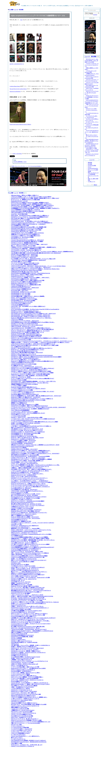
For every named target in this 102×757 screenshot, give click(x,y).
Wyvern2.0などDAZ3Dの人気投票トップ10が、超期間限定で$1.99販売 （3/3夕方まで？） (32, 206)
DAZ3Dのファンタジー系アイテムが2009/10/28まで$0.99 (24, 323)
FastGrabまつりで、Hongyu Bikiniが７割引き (21, 700)
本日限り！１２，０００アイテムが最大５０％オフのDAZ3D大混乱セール (28, 603)
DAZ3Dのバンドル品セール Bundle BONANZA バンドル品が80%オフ (28, 431)
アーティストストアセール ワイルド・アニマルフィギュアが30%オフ (27, 505)
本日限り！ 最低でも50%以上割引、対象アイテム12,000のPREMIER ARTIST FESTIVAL (32, 596)
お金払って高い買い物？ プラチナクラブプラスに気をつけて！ (26, 554)
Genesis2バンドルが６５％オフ (18, 639)
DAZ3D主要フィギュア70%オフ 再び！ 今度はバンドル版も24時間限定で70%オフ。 (31, 469)
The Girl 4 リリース (15, 307)
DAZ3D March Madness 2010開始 (19, 380)
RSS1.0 (95, 184)
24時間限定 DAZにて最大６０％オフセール (21, 659)
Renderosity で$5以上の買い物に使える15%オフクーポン (24, 351)
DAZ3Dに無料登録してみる (20, 161)
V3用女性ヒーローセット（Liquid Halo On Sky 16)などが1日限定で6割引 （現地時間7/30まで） (33, 247)
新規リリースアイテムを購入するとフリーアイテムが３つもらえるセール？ (28, 560)
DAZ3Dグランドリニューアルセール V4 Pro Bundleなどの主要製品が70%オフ (29, 217)
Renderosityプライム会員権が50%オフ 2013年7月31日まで (25, 472)
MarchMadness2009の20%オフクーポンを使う (22, 302)
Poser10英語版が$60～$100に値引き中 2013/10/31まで (24, 489)
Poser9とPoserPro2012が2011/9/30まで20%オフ (22, 446)
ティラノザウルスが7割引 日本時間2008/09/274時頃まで (24, 264)
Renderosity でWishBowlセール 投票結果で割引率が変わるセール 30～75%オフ (30, 330)
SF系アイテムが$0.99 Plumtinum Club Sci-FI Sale (23, 326)
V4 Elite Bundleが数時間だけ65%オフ (20, 305)
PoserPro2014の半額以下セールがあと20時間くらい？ (23, 616)
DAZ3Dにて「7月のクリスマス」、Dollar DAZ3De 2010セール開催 (26, 417)
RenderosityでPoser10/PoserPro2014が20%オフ (22, 502)
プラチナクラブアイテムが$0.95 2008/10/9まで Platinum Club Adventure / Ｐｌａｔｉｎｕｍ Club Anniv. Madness (38, 266)
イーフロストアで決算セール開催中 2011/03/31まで (23, 440)
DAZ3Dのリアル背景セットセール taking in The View (23, 579)
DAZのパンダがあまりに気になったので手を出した (23, 669)
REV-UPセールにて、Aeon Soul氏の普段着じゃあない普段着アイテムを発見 (28, 704)
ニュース (16, 9)
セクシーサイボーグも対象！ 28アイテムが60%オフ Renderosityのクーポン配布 (30, 577)
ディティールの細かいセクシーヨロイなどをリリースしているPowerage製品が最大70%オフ (32, 378)
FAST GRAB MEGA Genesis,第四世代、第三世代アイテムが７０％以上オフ (28, 740)
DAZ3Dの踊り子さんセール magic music (21, 581)
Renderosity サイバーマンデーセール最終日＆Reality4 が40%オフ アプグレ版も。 (30, 620)
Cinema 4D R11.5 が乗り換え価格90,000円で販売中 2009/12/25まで (27, 352)
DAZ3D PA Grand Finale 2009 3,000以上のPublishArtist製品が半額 (26, 335)
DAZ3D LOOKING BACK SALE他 (19, 633)
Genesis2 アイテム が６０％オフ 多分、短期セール (23, 692)
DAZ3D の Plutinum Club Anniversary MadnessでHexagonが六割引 (26, 270)
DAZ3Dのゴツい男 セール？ (18, 580)
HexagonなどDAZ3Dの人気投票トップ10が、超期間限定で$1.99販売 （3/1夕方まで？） (31, 204)
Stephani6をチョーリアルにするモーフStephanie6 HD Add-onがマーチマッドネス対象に (31, 534)
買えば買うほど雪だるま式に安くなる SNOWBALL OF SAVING (26, 504)
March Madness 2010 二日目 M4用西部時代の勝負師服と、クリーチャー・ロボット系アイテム (33, 381)
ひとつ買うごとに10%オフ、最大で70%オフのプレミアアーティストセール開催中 (30, 544)
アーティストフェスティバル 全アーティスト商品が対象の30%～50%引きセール (30, 486)
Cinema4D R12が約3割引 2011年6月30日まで (22, 443)
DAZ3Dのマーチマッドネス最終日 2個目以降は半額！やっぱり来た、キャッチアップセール (33, 540)
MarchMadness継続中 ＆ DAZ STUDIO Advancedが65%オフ (25, 394)
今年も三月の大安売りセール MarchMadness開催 (23, 212)
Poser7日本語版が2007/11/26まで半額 (20, 225)
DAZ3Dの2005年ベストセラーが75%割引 (20, 293)
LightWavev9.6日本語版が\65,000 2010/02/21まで (22, 362)
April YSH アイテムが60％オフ (18, 701)
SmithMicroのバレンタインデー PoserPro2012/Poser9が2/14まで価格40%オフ (29, 452)
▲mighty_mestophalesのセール (17, 63)
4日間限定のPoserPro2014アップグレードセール (22, 506)
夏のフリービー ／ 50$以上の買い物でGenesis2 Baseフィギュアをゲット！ (29, 571)
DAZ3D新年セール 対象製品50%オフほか (21, 521)
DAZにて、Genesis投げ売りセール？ (19, 665)
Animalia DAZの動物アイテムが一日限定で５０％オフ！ (24, 703)
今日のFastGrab (15, 643)
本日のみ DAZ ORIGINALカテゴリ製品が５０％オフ (23, 695)
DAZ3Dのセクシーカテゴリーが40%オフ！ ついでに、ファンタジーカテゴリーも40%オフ (32, 522)
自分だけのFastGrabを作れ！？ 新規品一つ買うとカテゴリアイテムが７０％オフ (30, 684)
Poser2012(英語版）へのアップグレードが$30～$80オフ (24, 462)
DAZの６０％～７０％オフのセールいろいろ (21, 690)
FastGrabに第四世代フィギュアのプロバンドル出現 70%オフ (25, 493)
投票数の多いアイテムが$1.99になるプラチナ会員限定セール (25, 234)
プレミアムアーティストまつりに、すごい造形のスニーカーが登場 (26, 600)
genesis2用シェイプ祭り (16, 524)
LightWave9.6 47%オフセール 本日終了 (21, 377)
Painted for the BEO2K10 (15, 91)
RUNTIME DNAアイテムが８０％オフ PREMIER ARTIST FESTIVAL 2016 (28, 741)
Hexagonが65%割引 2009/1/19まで (19, 290)
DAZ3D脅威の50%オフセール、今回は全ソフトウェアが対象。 (26, 498)
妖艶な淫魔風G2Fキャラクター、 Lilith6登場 (21, 584)
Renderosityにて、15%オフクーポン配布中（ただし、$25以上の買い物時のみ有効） (30, 374)
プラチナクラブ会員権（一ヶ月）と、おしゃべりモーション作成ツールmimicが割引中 (31, 196)
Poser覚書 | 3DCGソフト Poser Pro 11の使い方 (31, 5)
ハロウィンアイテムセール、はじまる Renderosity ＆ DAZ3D (27, 594)
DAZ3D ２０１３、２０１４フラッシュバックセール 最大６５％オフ (27, 648)
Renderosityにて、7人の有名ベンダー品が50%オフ (23, 439)
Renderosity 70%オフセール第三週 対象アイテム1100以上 (25, 586)
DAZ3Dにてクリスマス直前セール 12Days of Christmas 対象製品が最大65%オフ (31, 450)
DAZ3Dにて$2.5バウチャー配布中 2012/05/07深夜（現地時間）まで (27, 460)
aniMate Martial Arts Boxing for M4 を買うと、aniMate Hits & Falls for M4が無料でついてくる (33, 343)
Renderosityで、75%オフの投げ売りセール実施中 (22, 561)
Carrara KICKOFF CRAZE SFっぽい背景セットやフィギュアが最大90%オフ (29, 221)
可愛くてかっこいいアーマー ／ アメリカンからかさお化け (25, 723)
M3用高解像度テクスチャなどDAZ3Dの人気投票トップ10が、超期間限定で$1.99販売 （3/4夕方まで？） (35, 208)
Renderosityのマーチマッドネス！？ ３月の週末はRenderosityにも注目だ (28, 668)
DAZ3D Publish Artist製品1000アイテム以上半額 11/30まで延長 (26, 230)
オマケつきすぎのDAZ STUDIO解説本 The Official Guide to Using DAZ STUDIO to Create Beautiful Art (35, 309)
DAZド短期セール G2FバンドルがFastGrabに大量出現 (24, 685)
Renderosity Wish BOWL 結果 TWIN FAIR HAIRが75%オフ (25, 333)
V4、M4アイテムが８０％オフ (18, 734)
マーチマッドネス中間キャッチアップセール (21, 730)
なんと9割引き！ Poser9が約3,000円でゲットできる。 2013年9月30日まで (29, 480)
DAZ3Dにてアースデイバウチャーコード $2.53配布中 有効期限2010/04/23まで (30, 408)
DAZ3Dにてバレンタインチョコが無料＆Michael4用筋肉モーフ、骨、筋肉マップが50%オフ (32, 368)
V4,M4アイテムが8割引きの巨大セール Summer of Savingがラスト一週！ (28, 557)
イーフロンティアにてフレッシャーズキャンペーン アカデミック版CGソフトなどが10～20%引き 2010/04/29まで (38, 407)
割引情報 (21, 9)
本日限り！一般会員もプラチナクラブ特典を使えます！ (24, 646)
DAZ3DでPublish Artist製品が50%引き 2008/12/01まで (24, 279)
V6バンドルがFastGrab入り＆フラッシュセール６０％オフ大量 (26, 694)
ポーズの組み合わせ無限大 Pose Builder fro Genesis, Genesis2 (25, 656)
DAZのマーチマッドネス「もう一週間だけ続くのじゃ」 (24, 675)
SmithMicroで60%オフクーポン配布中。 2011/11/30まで (24, 449)
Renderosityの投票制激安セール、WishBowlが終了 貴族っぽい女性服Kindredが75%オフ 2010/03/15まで (36, 395)
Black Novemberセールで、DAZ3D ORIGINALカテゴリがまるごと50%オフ (28, 496)
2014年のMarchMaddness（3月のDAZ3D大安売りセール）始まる (26, 531)
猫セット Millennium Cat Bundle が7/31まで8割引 (23, 245)
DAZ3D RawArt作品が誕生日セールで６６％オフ (22, 635)
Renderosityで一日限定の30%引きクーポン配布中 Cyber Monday (26, 336)
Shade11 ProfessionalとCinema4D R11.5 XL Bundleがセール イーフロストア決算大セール (32, 398)
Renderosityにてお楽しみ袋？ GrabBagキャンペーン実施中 (25, 404)
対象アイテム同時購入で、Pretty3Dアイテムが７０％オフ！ (25, 632)
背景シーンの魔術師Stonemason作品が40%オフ (22, 515)
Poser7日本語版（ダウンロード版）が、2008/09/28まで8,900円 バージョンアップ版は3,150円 (33, 258)
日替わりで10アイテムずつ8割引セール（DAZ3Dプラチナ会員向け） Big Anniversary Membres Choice (35, 268)
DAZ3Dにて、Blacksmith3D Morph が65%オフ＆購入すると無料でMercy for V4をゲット (31, 348)
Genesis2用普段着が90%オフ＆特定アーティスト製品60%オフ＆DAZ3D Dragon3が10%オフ (32, 547)
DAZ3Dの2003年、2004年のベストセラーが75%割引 (23, 292)
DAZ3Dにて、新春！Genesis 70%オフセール (21, 641)
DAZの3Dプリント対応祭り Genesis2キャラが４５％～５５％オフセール (28, 652)
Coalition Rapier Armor (15, 86)
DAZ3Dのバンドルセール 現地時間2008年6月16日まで (24, 242)
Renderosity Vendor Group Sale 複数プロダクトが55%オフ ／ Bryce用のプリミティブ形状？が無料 (34, 345)
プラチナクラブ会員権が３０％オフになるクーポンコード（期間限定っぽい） (29, 697)
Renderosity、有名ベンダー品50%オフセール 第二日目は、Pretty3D (27, 437)
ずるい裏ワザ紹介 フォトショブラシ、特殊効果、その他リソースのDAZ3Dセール (30, 645)
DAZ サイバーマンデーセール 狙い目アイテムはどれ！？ (24, 718)
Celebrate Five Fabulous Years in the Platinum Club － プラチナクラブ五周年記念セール (31, 222)
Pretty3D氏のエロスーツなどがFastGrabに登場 (22, 716)
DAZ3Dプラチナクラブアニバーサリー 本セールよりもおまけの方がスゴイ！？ (30, 607)
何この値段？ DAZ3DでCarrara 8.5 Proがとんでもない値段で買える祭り (28, 626)
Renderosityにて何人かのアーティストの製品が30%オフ (24, 283)
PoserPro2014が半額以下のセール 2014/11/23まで (23, 612)
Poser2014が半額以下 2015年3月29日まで (21, 671)
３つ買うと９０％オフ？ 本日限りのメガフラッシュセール (25, 698)
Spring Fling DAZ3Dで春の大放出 (19, 214)
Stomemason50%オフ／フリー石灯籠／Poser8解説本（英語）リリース (27, 332)
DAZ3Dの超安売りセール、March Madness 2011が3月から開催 (25, 433)
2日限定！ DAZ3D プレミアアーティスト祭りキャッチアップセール (27, 606)
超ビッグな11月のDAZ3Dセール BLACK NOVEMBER (24, 495)
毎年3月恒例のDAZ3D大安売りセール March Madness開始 (25, 454)
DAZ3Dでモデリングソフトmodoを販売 (20, 219)
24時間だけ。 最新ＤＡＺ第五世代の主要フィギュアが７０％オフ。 (27, 467)
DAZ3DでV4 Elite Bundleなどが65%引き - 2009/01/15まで (25, 287)
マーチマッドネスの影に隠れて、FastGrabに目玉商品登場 (24, 678)
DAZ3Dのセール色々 (16, 563)
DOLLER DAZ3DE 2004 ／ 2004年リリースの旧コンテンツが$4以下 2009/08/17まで (30, 316)
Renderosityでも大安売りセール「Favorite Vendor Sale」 (24, 436)
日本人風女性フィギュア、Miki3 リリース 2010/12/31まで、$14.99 (27, 429)
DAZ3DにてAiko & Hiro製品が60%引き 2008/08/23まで (24, 254)
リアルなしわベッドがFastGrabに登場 (20, 708)
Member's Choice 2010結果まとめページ (20, 424)
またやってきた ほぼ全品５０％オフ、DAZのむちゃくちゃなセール (27, 679)
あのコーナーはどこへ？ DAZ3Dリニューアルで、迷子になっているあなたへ (29, 613)
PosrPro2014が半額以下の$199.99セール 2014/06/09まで (24, 550)
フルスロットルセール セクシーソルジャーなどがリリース (25, 705)
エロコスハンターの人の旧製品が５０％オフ (21, 714)
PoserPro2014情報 (92, 165)
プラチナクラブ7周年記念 (17, 319)
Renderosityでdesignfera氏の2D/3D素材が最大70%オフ (24, 387)
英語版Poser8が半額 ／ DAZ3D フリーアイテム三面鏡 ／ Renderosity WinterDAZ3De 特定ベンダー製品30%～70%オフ (40, 342)
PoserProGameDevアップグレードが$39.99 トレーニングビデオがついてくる (29, 661)
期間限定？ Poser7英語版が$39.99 (19, 403)
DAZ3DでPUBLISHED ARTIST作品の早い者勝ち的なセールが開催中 (27, 241)
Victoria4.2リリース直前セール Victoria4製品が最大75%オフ (25, 235)
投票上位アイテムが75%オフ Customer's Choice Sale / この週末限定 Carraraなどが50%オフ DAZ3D (35, 444)
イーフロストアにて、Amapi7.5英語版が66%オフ (22, 392)
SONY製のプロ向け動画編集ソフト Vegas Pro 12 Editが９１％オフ (26, 610)
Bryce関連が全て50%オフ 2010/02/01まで (21, 365)
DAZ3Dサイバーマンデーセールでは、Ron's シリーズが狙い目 (25, 622)
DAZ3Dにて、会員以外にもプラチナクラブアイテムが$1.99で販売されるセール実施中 (31, 371)
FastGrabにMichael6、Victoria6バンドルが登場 (22, 662)
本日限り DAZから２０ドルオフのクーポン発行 (22, 658)
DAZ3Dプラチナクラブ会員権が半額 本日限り (22, 636)
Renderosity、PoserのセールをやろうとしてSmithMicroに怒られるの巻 (27, 597)
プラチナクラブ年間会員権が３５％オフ (20, 733)
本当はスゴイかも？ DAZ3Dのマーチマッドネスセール (24, 532)
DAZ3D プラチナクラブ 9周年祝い (19, 447)
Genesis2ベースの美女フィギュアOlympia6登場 (22, 508)
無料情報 (90, 162)
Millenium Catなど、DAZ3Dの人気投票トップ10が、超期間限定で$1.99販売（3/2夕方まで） (32, 205)
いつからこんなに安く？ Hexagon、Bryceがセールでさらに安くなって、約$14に (30, 470)
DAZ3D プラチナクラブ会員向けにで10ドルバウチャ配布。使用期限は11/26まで (30, 202)
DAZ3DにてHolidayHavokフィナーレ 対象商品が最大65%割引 (26, 284)
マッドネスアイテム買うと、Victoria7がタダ (21, 729)
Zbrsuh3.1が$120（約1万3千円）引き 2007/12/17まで (24, 231)
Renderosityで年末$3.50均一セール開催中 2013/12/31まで (25, 517)
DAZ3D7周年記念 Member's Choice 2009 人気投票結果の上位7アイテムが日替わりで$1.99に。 (33, 322)
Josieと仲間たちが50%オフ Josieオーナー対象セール (24, 542)
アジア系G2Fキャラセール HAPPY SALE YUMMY (23, 566)
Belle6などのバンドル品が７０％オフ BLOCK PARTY (24, 691)
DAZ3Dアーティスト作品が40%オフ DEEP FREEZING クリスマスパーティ (29, 512)
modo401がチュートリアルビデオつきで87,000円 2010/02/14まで (26, 367)
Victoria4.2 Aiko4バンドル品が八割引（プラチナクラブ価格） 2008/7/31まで (29, 244)
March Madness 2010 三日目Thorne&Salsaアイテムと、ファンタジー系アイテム (29, 382)
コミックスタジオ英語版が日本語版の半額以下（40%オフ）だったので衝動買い (30, 537)
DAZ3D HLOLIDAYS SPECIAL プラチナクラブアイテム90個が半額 (26, 228)
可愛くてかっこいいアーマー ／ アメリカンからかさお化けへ (27, 166)
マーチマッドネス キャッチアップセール (21, 731)
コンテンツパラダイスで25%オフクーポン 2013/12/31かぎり (25, 518)
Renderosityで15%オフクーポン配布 (19, 492)
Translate (95, 14)
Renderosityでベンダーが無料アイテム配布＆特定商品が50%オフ (26, 281)
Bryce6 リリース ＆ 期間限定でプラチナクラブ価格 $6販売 (25, 199)
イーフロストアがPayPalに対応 (18, 416)
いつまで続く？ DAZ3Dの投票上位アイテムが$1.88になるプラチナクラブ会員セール (31, 426)
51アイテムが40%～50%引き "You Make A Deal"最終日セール (26, 250)
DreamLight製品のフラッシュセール (19, 681)
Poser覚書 (11, 9)
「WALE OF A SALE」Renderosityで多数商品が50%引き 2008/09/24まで (28, 260)
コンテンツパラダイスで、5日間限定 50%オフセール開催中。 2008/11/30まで (30, 277)
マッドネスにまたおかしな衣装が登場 (20, 727)
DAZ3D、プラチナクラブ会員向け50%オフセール (22, 297)
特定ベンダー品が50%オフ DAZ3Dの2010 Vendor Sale (24, 427)
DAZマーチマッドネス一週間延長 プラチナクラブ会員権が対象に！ (27, 677)
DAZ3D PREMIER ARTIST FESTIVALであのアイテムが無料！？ (26, 592)
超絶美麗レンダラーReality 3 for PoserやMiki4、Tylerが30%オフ (26, 509)
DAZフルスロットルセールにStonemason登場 (21, 711)
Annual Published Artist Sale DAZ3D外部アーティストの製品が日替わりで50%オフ (31, 328)
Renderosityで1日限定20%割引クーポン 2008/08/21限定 (24, 255)
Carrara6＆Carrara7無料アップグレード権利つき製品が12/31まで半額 (27, 280)
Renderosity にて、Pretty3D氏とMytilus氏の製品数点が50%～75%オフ (27, 349)
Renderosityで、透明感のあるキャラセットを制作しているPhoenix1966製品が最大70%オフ (32, 361)
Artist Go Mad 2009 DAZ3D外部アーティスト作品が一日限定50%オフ (28, 306)
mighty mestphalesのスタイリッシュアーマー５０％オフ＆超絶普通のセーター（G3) (30, 721)
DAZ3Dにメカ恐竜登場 (16, 638)
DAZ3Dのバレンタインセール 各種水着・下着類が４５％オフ (25, 651)
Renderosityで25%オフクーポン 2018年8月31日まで (23, 475)
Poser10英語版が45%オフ (17, 535)
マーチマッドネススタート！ (18, 726)
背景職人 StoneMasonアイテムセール (20, 583)
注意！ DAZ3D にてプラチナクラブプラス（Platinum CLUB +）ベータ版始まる (30, 553)
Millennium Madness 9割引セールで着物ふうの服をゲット (25, 195)
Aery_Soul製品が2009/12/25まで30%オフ (20, 346)
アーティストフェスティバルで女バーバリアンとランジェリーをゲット (27, 479)
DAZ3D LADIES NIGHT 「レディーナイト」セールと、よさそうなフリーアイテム (31, 529)
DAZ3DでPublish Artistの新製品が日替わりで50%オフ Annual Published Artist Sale (30, 273)
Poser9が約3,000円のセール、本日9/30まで (21, 488)
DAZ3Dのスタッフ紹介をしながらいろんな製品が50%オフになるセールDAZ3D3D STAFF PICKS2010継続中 (36, 356)
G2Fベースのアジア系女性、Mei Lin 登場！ (21, 609)
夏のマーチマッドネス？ (17, 737)
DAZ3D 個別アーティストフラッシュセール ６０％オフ (24, 649)
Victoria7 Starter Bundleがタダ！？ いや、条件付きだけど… (25, 736)
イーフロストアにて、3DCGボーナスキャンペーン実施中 (24, 411)
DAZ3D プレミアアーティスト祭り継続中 (20, 593)
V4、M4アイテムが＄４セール (18, 739)
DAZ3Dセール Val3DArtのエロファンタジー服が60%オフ (25, 525)
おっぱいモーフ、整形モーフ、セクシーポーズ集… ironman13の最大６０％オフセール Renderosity (35, 602)
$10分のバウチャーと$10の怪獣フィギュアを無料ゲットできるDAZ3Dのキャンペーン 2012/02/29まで (35, 453)
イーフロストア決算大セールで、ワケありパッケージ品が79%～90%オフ (28, 388)
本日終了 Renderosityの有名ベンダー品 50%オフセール (24, 568)
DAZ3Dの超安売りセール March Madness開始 (22, 434)
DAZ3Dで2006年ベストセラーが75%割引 (20, 294)
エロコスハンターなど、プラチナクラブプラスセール (23, 713)
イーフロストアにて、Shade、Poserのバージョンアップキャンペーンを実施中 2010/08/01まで (33, 418)
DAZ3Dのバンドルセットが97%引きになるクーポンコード (24, 310)
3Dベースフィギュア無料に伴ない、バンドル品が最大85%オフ (25, 359)
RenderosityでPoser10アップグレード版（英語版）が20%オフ (25, 511)
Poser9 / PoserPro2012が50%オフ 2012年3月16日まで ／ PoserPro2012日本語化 (30, 456)
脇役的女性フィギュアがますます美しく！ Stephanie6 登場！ (26, 528)
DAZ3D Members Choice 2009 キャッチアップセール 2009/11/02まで (27, 325)
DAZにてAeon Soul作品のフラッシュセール (21, 717)
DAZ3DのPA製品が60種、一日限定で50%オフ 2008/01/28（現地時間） (28, 296)
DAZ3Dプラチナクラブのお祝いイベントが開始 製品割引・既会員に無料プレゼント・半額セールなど (35, 198)
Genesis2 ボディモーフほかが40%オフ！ (20, 527)
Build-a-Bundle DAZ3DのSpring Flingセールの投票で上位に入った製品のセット (30, 215)
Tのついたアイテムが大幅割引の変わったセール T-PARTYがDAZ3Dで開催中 (29, 555)
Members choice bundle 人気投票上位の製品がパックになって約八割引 (27, 211)
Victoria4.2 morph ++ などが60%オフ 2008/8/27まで (23, 257)
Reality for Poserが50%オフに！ (18, 604)
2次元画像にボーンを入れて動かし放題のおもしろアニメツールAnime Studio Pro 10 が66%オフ (33, 617)
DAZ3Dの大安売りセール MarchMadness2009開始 (23, 300)
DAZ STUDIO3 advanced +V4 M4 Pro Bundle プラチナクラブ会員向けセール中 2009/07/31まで (33, 313)
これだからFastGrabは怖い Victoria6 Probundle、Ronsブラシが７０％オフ (29, 629)
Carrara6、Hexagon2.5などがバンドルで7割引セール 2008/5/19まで (27, 240)
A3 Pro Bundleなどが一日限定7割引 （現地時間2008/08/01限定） (26, 248)
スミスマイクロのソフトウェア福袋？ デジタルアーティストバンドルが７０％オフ (31, 623)
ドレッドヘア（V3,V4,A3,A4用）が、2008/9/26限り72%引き (25, 263)
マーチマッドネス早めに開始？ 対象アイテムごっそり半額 (25, 667)
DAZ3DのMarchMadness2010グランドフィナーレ (22, 401)
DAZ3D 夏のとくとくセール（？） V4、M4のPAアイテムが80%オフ (28, 567)
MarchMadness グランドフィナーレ (19, 238)
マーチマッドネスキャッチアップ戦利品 (20, 674)
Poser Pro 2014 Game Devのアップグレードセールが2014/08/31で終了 (27, 589)
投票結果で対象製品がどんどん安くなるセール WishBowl (24, 384)
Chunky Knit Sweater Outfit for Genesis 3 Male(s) (20, 124)
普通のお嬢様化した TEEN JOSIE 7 (19, 707)
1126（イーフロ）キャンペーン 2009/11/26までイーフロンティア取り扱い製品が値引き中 (32, 329)
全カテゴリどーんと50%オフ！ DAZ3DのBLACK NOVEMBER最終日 (27, 501)
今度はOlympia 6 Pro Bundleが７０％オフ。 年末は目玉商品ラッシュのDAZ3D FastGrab (32, 630)
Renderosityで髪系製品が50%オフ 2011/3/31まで (23, 442)
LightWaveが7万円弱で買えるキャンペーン (21, 286)
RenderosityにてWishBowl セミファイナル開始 (22, 390)
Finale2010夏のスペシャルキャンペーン (20, 414)
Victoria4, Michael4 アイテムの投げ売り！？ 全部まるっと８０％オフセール (29, 682)
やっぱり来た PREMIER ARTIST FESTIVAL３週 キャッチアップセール (28, 599)
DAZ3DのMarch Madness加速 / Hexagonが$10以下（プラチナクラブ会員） (28, 400)
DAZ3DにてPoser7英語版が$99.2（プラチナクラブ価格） (24, 299)
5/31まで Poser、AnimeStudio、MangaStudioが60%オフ (24, 463)
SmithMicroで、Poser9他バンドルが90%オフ (21, 499)
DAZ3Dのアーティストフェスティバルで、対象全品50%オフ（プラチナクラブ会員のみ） (32, 482)
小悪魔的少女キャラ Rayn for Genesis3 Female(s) (22, 710)
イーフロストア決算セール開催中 (19, 385)
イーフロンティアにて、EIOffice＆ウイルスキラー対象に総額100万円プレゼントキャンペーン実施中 (34, 421)
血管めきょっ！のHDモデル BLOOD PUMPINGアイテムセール (25, 573)
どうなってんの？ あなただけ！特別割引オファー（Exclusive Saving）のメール (30, 466)
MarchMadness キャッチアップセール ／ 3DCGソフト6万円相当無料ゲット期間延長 (31, 459)
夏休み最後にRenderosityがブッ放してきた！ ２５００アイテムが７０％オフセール (31, 590)
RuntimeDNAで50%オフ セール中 (19, 201)
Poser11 (89, 167)
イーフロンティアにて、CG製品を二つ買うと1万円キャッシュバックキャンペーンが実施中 (32, 372)
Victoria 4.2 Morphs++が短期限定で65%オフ (21, 289)
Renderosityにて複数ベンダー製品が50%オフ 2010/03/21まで (25, 397)
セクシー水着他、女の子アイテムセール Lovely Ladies (24, 576)
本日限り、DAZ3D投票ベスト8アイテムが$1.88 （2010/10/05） (26, 423)
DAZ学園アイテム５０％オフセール (19, 655)
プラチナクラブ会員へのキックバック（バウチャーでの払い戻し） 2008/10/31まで (30, 267)
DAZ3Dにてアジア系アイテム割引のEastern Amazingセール (25, 570)
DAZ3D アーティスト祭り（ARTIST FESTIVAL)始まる (24, 476)
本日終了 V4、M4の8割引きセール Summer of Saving (23, 558)
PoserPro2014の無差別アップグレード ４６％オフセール (24, 545)
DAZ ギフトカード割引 (16, 724)
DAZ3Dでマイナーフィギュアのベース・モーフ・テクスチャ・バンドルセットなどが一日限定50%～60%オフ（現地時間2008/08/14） (42, 251)
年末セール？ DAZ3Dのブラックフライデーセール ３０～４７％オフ (28, 619)
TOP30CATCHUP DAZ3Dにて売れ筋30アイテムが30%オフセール (27, 491)
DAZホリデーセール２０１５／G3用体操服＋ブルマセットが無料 (26, 720)
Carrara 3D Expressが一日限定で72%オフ (21, 303)
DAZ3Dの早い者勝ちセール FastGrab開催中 (21, 261)
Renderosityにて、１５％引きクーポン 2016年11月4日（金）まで (26, 744)
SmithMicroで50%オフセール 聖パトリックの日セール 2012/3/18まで (28, 457)
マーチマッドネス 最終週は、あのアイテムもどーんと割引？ (25, 672)
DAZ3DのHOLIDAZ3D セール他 (18, 625)
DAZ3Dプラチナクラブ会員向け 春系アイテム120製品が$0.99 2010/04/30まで (29, 405)
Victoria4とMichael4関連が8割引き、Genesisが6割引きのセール (26, 548)
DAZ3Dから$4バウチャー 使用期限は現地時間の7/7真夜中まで (26, 312)
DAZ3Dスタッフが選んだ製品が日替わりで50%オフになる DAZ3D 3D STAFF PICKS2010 (32, 355)
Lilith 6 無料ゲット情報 (16, 743)
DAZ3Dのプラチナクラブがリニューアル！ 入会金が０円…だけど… (27, 473)
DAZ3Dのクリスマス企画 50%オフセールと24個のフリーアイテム (27, 430)
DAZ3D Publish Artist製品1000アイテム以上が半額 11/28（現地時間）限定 (28, 227)
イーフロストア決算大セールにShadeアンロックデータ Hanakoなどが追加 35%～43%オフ (32, 391)
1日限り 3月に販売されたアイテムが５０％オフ (22, 687)
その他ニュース (91, 181)
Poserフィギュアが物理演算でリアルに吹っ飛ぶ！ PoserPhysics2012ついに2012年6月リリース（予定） (35, 465)
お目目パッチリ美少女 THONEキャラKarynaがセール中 (24, 664)
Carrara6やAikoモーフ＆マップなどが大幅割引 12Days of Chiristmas (27, 232)
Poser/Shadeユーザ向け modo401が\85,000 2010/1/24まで (24, 358)
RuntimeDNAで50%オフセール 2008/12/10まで (22, 276)
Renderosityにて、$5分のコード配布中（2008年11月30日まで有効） (27, 274)
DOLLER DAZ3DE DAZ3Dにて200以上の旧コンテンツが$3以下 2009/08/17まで (30, 315)
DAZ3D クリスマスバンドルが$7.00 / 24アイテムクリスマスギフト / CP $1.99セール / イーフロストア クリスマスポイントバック (41, 341)
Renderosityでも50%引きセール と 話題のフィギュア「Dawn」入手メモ (28, 483)
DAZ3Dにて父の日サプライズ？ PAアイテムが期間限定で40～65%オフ (28, 413)
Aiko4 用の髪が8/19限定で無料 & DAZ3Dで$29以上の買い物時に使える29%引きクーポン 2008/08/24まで (36, 253)
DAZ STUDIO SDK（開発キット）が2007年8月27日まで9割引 (25, 218)
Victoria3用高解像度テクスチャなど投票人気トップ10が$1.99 (25, 209)
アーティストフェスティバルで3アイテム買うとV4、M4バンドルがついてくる (29, 485)
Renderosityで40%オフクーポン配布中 (20, 564)
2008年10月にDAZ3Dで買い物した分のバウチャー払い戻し (25, 271)
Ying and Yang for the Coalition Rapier (18, 88)
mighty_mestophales (17, 153)
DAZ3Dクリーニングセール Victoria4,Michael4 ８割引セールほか (27, 551)
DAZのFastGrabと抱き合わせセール (19, 654)
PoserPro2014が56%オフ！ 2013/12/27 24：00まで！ (24, 514)
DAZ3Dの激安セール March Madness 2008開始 (22, 237)
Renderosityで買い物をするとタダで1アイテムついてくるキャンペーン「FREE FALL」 (31, 317)
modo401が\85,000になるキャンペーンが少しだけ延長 (23, 364)
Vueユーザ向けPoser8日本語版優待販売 (20, 410)
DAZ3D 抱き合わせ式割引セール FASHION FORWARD (24, 642)
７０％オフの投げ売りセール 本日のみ (20, 688)
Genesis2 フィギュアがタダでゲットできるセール (22, 746)
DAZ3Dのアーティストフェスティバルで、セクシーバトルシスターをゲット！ (29, 478)
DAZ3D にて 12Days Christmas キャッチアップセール (23, 354)
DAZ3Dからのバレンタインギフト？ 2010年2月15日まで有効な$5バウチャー (29, 369)
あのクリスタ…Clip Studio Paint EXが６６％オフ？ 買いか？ (25, 628)
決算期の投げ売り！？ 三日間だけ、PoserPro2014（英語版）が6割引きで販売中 (30, 538)
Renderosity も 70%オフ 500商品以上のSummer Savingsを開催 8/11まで (27, 574)
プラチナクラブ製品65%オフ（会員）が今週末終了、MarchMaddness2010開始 (29, 375)
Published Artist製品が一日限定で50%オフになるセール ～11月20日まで (28, 224)
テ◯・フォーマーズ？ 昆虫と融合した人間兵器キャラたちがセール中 (27, 587)
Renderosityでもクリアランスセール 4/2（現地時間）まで (25, 541)
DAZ (21, 19)
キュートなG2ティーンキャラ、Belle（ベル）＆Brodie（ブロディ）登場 (28, 615)
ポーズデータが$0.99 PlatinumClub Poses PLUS (22, 420)
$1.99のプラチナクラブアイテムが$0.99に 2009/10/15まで (25, 320)
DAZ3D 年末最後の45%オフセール (19, 519)
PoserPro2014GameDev (93, 168)
